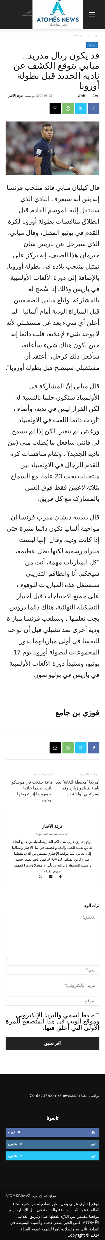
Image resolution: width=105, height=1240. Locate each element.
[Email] (55, 108)
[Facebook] (93, 108)
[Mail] (52, 877)
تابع (93, 1144)
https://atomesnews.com (52, 834)
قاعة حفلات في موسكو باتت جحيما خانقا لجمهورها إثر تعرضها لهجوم (32, 791)
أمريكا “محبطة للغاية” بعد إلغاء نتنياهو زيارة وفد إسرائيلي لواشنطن (77, 788)
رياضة (78, 35)
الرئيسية (93, 35)
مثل (93, 1132)
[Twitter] (81, 108)
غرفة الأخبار (15, 95)
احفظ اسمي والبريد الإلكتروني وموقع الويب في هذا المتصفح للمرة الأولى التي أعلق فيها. (52, 1021)
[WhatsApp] (68, 108)
